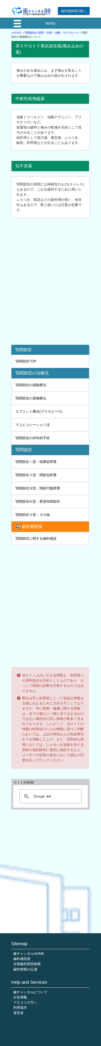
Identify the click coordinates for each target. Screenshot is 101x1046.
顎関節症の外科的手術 (32, 438)
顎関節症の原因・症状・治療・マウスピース (52, 32)
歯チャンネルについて (30, 992)
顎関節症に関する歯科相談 (36, 538)
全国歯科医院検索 (27, 964)
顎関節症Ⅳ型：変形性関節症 (37, 501)
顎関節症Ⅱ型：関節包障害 (36, 475)
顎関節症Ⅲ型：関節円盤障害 (37, 488)
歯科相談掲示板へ (74, 11)
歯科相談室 (21, 959)
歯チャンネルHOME (28, 954)
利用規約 (20, 1007)
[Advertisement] (50, 283)
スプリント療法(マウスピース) (39, 411)
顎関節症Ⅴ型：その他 (32, 515)
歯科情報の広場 (25, 969)
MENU (51, 23)
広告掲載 (20, 997)
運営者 (18, 1013)
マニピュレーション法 (32, 425)
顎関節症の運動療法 (30, 385)
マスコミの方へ (25, 1002)
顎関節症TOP (25, 361)
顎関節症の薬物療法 (30, 398)
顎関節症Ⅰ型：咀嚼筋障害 (36, 462)
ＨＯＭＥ (16, 32)
